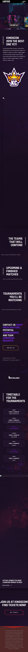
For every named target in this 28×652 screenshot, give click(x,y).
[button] (8, 29)
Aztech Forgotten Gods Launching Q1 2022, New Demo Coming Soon (12, 580)
